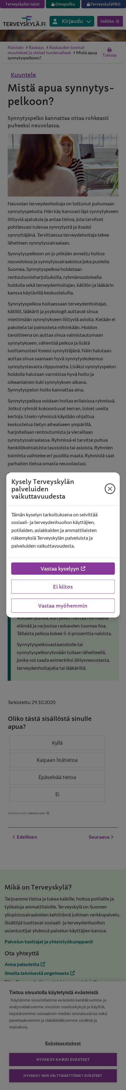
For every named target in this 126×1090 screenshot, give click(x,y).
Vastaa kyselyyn (60, 569)
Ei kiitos (63, 587)
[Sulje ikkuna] (110, 489)
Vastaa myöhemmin (62, 606)
